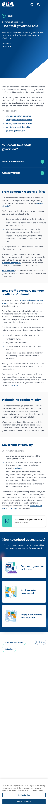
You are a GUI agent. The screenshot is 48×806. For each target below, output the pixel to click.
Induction (9, 649)
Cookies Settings (24, 795)
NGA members (8, 270)
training (18, 468)
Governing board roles (14, 642)
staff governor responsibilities (19, 119)
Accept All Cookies (24, 802)
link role (14, 385)
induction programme (11, 263)
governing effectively (15, 131)
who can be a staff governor (18, 116)
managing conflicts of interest (19, 123)
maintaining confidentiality (18, 127)
